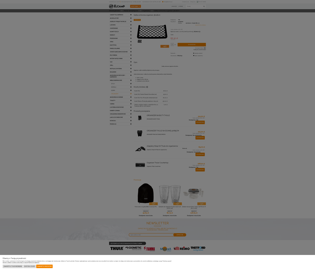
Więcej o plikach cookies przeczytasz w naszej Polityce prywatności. (21, 262)
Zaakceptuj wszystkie (44, 266)
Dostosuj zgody (29, 266)
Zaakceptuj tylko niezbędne (13, 266)
